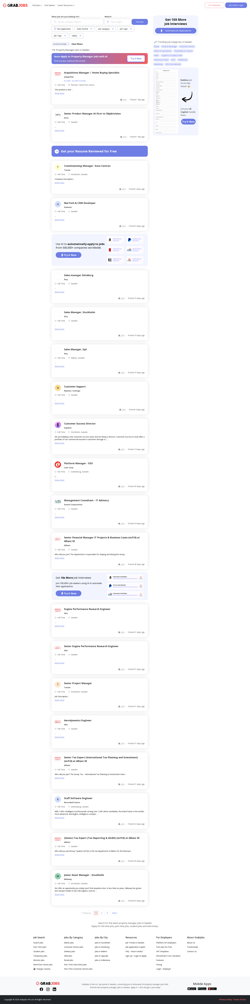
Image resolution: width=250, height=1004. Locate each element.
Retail (156, 46)
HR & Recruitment (173, 64)
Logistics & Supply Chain (171, 55)
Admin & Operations (162, 51)
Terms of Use (239, 999)
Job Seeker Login (236, 5)
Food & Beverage (169, 46)
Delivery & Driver (161, 60)
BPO (173, 60)
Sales (156, 55)
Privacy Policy (225, 999)
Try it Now (136, 58)
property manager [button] (60, 44)
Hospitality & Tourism (183, 51)
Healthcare (182, 60)
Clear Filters (77, 44)
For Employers (214, 5)
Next (114, 913)
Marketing (158, 64)
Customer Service (187, 46)
